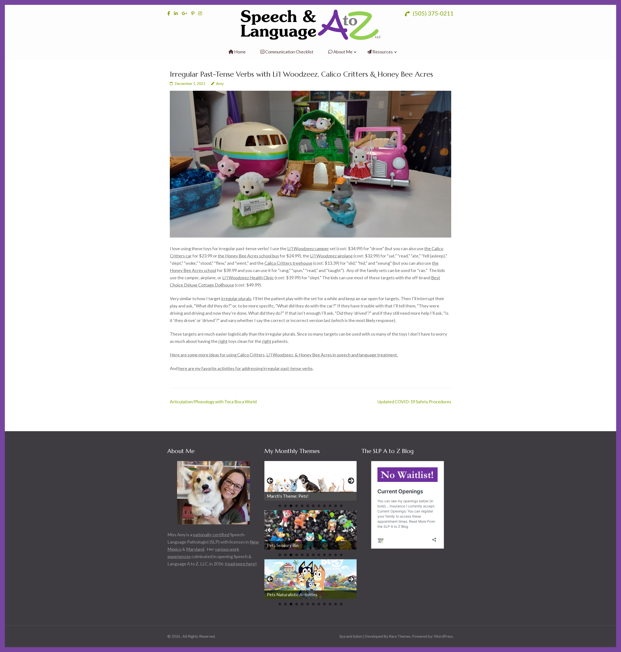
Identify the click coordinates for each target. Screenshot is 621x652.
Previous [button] (270, 481)
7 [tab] (313, 505)
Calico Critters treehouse (288, 263)
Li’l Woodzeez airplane (331, 255)
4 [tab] (296, 505)
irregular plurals (236, 298)
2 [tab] (285, 505)
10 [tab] (330, 505)
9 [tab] (324, 505)
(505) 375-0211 (432, 13)
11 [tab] (335, 505)
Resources (382, 51)
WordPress (443, 636)
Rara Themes (400, 636)
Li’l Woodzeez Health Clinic (248, 277)
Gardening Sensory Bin (288, 545)
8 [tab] (319, 505)
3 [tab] (291, 505)
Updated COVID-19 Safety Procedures (414, 401)
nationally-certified (211, 534)
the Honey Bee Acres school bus (248, 255)
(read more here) (241, 563)
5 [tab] (302, 505)
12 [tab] (341, 505)
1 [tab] (279, 505)
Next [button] (351, 481)
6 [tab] (307, 505)
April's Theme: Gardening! (292, 496)
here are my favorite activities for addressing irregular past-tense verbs (245, 368)
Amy (220, 83)
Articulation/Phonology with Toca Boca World (213, 401)
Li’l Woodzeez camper (308, 248)
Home (239, 51)
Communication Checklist (288, 51)
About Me (342, 51)
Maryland (195, 549)
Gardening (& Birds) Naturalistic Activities (307, 594)
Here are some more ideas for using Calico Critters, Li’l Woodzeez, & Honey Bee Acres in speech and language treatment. (284, 354)
